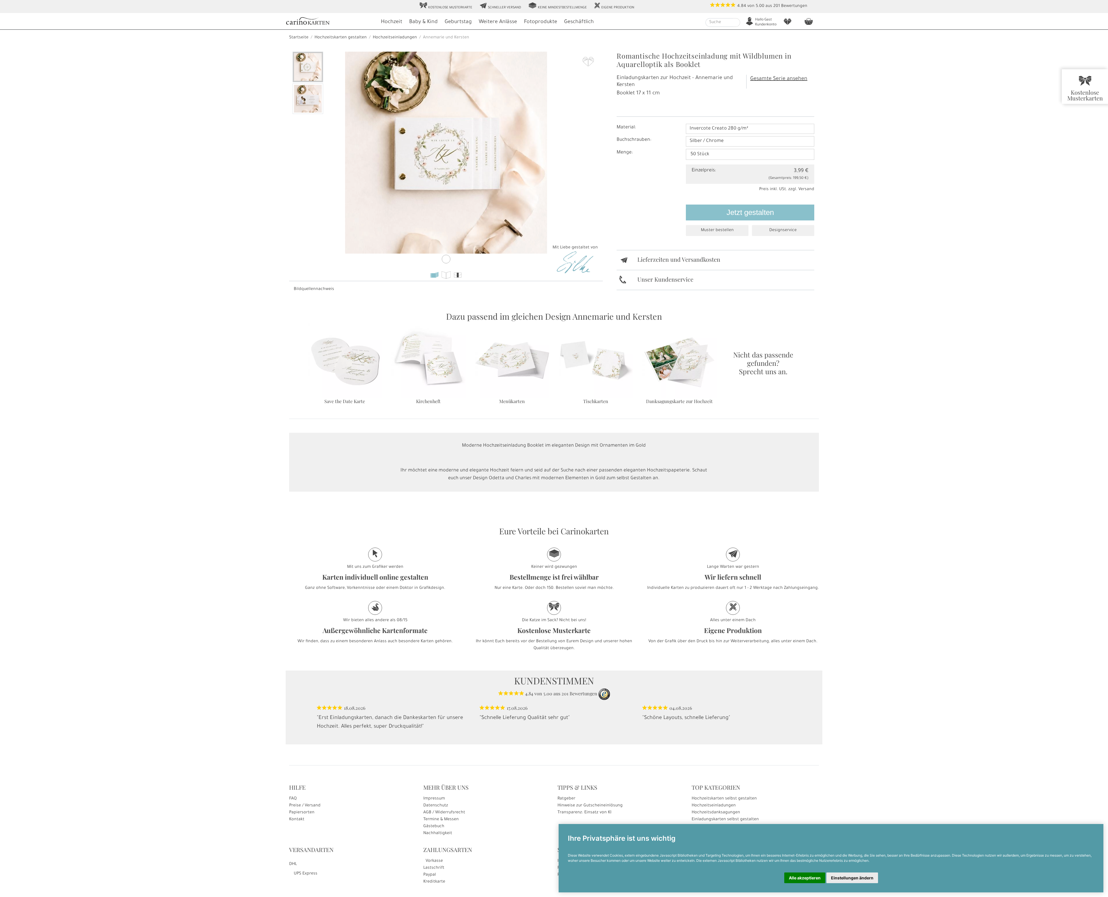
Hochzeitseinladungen (395, 37)
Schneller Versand (500, 6)
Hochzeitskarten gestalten (341, 37)
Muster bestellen (717, 230)
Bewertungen (794, 6)
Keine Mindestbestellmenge (557, 6)
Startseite (298, 37)
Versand (806, 189)
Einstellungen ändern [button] (852, 877)
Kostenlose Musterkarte (445, 6)
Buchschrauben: (634, 140)
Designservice (783, 230)
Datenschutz (435, 806)
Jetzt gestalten (750, 212)
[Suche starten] (736, 22)
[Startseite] (330, 21)
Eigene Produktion (614, 6)
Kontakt (296, 819)
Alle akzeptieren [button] (805, 877)
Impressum (434, 799)
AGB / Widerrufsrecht (444, 812)
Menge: (625, 152)
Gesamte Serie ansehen (778, 79)
